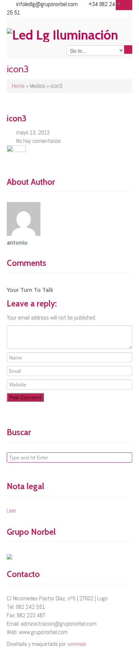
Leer (11, 510)
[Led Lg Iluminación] (69, 34)
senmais (76, 644)
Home (18, 86)
